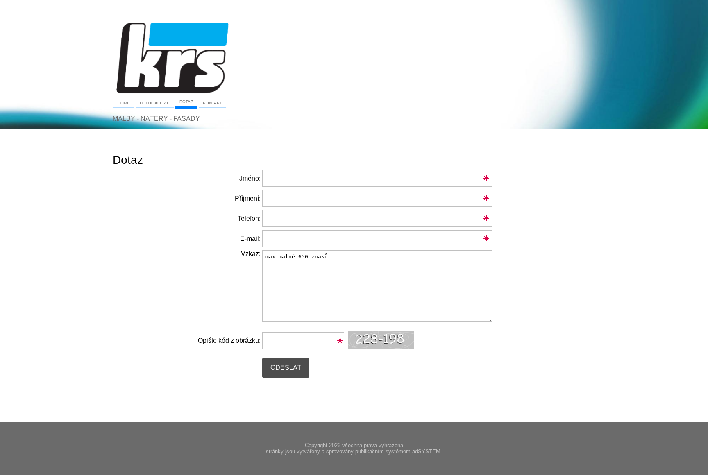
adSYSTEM (426, 451)
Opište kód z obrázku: (229, 340)
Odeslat (285, 367)
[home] (172, 93)
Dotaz (186, 102)
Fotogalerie (155, 103)
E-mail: (250, 238)
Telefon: (249, 218)
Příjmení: (248, 198)
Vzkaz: (251, 253)
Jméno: (250, 178)
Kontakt (212, 103)
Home (124, 103)
